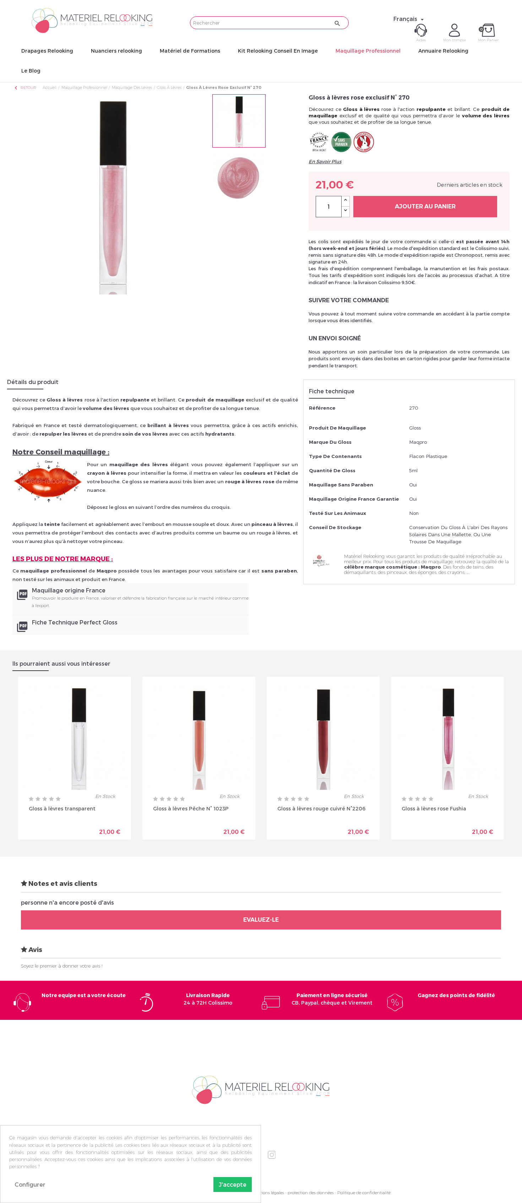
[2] (38, 799)
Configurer (30, 1184)
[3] (44, 799)
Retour (24, 87)
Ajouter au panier (425, 206)
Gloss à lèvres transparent (62, 808)
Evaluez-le (261, 919)
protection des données (311, 1192)
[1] (31, 799)
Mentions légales (267, 1192)
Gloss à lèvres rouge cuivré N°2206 (321, 808)
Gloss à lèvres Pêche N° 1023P (191, 808)
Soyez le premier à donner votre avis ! (62, 966)
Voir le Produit (101, 829)
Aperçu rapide (50, 829)
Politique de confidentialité (364, 1192)
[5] (58, 799)
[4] (51, 799)
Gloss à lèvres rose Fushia (434, 808)
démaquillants (360, 572)
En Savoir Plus (325, 161)
